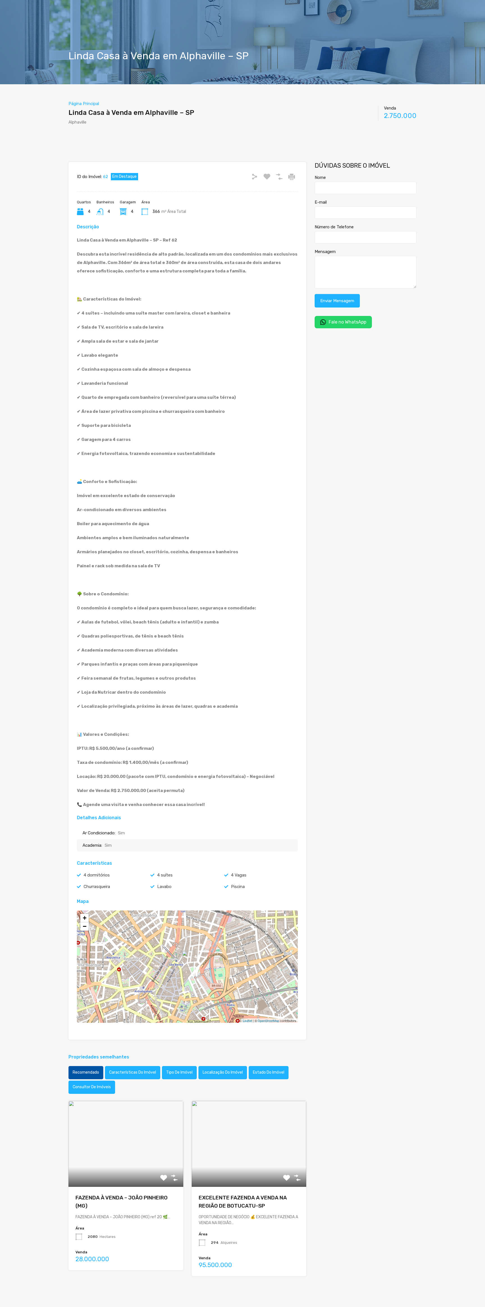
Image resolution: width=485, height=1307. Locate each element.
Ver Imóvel (126, 1169)
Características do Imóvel (132, 1072)
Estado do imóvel (268, 1072)
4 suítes (165, 875)
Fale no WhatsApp (347, 322)
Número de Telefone (334, 226)
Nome (320, 177)
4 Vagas (238, 875)
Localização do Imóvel (223, 1072)
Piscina (238, 886)
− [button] (84, 926)
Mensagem (325, 251)
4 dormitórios (97, 875)
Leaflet (247, 1020)
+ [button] (84, 917)
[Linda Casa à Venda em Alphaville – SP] (188, 959)
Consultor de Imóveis (92, 1087)
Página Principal (83, 103)
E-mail (321, 202)
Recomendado (86, 1072)
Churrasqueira (97, 886)
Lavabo (164, 886)
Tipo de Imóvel (179, 1072)
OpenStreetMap (268, 1020)
